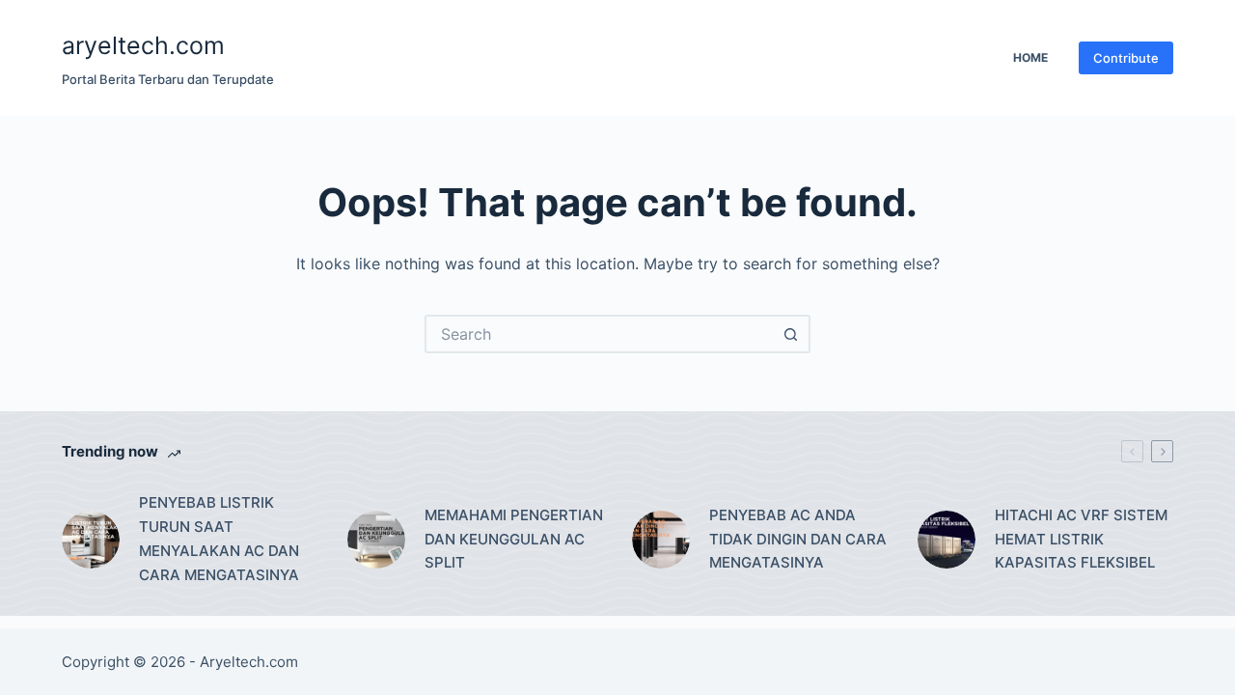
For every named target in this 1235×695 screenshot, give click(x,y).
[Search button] (791, 334)
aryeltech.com (143, 45)
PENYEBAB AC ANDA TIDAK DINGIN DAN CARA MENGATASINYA (798, 539)
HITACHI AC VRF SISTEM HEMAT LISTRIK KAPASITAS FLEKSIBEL (1081, 539)
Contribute (1126, 58)
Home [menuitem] (1030, 57)
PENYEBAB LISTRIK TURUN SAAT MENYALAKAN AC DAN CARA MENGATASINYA (219, 538)
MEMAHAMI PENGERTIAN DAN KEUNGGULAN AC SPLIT (514, 539)
